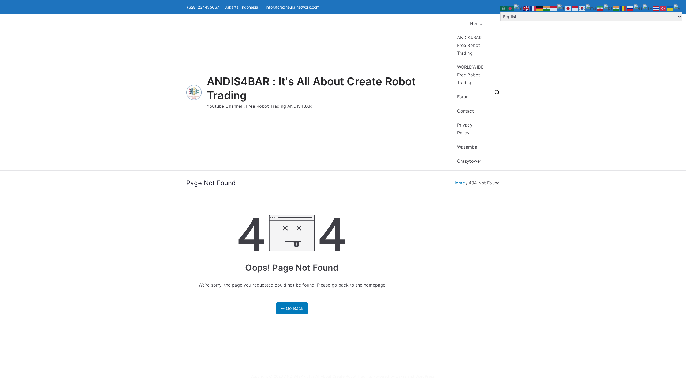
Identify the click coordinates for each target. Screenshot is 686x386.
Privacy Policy (464, 128)
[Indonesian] (553, 7)
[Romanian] (623, 7)
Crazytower (469, 161)
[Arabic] (503, 7)
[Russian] (630, 7)
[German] (539, 7)
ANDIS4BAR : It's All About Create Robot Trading (327, 376)
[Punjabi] (616, 7)
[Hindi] (546, 7)
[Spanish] (638, 7)
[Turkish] (663, 7)
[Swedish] (648, 7)
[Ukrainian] (670, 7)
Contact (465, 111)
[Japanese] (568, 7)
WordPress (425, 376)
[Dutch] (518, 7)
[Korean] (582, 7)
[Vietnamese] (678, 7)
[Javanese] (575, 7)
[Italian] (561, 7)
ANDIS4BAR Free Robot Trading (469, 45)
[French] (533, 7)
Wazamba (467, 147)
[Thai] (656, 7)
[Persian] (600, 7)
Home (476, 23)
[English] (526, 7)
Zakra (401, 376)
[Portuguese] (608, 7)
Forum (463, 96)
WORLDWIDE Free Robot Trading (470, 74)
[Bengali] (510, 7)
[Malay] (591, 7)
